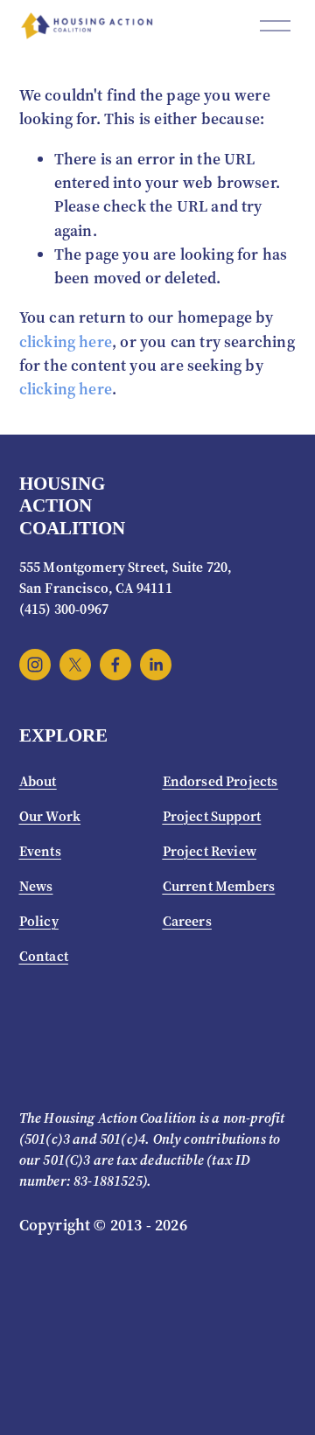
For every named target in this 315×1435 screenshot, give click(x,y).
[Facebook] (115, 664)
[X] (75, 664)
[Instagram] (35, 664)
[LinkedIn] (156, 664)
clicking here (65, 341)
